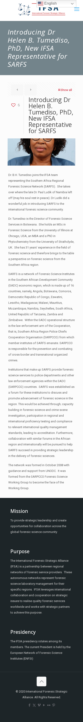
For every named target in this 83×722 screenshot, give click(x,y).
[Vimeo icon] (39, 705)
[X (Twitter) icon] (34, 705)
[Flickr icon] (48, 705)
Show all (66, 90)
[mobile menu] (77, 9)
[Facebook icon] (29, 705)
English (50, 3)
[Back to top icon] (41, 681)
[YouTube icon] (44, 705)
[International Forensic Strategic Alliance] (41, 9)
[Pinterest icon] (53, 705)
